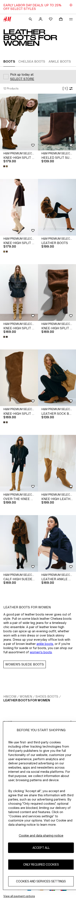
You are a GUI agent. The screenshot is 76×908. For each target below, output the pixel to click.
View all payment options (19, 896)
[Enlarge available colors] (5, 166)
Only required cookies (41, 864)
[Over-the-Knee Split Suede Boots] (19, 463)
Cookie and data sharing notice (41, 835)
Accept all (41, 847)
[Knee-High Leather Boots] (57, 463)
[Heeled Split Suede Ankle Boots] (57, 122)
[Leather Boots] (57, 207)
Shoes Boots (46, 696)
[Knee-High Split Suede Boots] (19, 122)
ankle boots (45, 644)
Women (26, 696)
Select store (22, 79)
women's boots (41, 652)
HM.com (9, 696)
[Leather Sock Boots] (57, 377)
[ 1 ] (65, 88)
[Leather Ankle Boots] (57, 543)
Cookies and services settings (41, 881)
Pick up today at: (22, 74)
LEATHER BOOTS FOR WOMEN (26, 700)
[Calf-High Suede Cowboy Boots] (19, 543)
